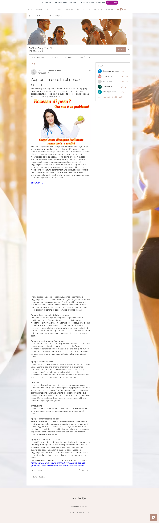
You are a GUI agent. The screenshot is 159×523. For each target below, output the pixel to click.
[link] (39, 57)
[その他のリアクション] (40, 470)
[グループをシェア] (129, 49)
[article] (61, 275)
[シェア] (89, 70)
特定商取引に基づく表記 (79, 506)
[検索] (110, 49)
